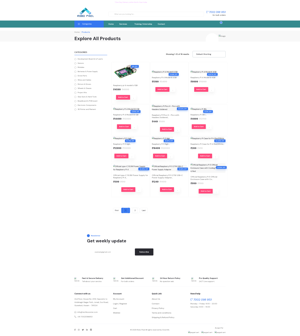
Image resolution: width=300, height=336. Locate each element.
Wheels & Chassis (84, 88)
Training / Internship (143, 24)
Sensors (81, 63)
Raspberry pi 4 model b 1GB (125, 85)
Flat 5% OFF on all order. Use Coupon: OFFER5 (166, 2)
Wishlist (116, 313)
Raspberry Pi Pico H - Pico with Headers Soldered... (165, 116)
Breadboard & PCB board (87, 101)
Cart (115, 308)
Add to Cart (123, 97)
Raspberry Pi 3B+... (198, 114)
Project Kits (82, 92)
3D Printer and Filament (87, 109)
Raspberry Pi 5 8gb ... (161, 144)
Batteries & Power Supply (88, 71)
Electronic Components (87, 105)
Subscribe (144, 252)
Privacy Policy (158, 308)
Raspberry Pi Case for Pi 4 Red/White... (207, 144)
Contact (161, 24)
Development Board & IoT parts (90, 59)
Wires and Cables (84, 80)
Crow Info (165, 330)
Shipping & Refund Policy (163, 317)
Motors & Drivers (84, 84)
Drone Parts (82, 76)
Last (144, 210)
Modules (81, 67)
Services (123, 24)
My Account (118, 299)
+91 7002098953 (84, 316)
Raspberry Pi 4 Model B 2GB (164, 77)
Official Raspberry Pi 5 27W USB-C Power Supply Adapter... (167, 176)
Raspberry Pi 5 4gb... (122, 144)
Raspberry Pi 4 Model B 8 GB (125, 114)
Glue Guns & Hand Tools (87, 97)
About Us (156, 299)
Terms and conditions (161, 313)
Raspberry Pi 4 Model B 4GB (203, 77)
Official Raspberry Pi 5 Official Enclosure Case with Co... (204, 178)
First (117, 210)
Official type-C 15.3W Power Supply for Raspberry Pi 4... (130, 176)
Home (111, 24)
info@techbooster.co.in (87, 312)
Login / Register (120, 303)
